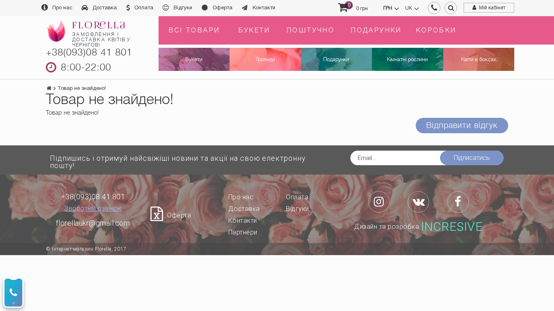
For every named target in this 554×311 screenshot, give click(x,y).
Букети (254, 30)
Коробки (436, 30)
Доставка (104, 8)
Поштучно (311, 30)
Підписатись (472, 158)
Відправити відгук (462, 125)
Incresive (452, 227)
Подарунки (376, 30)
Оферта (222, 8)
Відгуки (183, 8)
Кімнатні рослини (407, 59)
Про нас (62, 8)
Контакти (264, 8)
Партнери (243, 232)
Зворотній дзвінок (93, 208)
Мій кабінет (492, 8)
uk (408, 8)
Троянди (265, 59)
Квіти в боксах (478, 59)
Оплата (143, 8)
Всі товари (194, 30)
